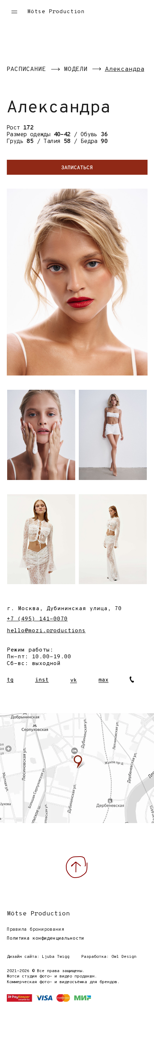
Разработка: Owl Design (108, 957)
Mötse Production (56, 11)
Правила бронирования (35, 929)
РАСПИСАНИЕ (26, 69)
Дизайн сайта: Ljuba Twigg (38, 957)
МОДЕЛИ (75, 69)
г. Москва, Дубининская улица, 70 (64, 608)
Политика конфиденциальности (45, 938)
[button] (11, 12)
